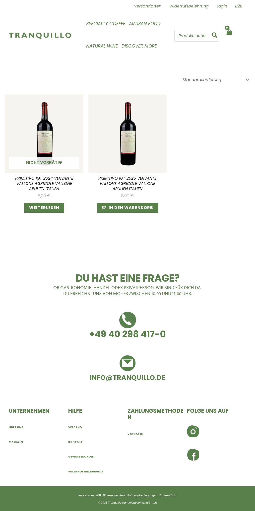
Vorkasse (135, 434)
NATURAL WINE (102, 46)
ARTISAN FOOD (145, 23)
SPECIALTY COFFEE (105, 23)
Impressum (86, 495)
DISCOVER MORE (139, 46)
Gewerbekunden (81, 457)
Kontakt (75, 442)
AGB (99, 495)
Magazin (16, 442)
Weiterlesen (44, 207)
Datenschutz (168, 495)
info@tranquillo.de (127, 377)
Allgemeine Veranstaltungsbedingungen (129, 495)
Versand (75, 427)
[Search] (215, 35)
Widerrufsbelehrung (85, 471)
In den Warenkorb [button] (131, 207)
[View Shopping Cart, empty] (229, 36)
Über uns (16, 427)
